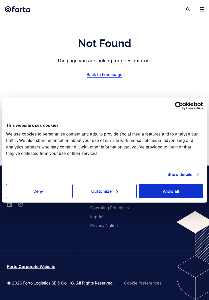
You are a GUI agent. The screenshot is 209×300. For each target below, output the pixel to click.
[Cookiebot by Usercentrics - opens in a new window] (180, 106)
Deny (38, 190)
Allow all (171, 190)
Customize (101, 190)
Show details (179, 174)
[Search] (188, 9)
